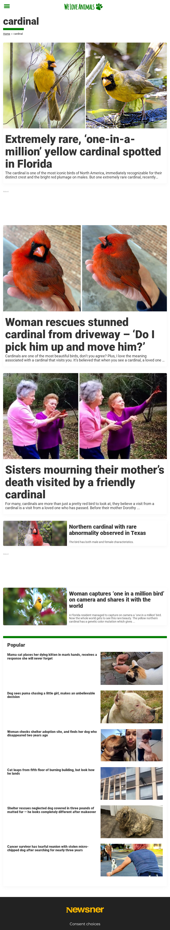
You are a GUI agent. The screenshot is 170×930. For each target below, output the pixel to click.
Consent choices (85, 924)
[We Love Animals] (83, 6)
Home (6, 33)
